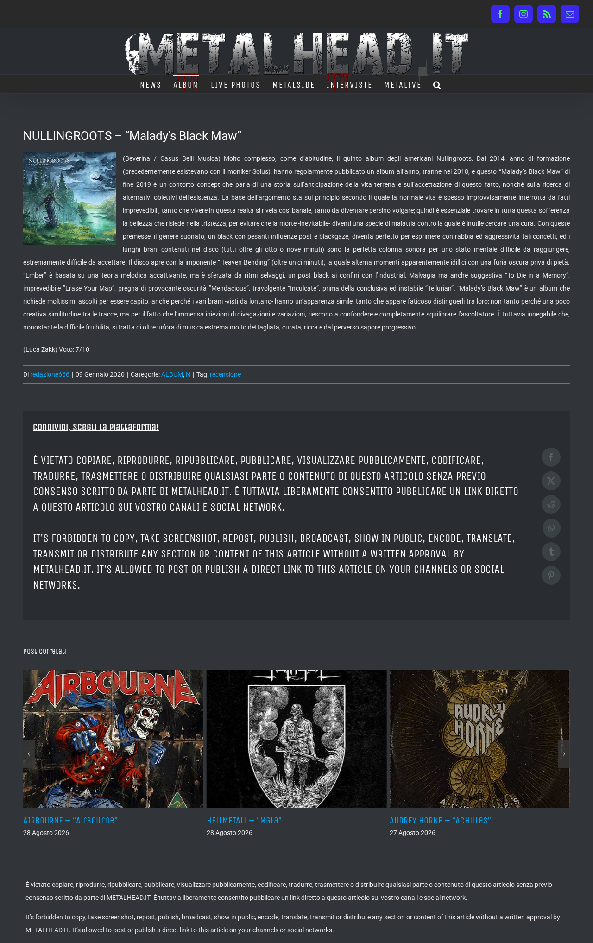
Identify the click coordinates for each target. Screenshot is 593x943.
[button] (437, 84)
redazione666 (49, 374)
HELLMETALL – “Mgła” (189, 820)
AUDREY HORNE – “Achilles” (386, 820)
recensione (225, 374)
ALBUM (172, 374)
